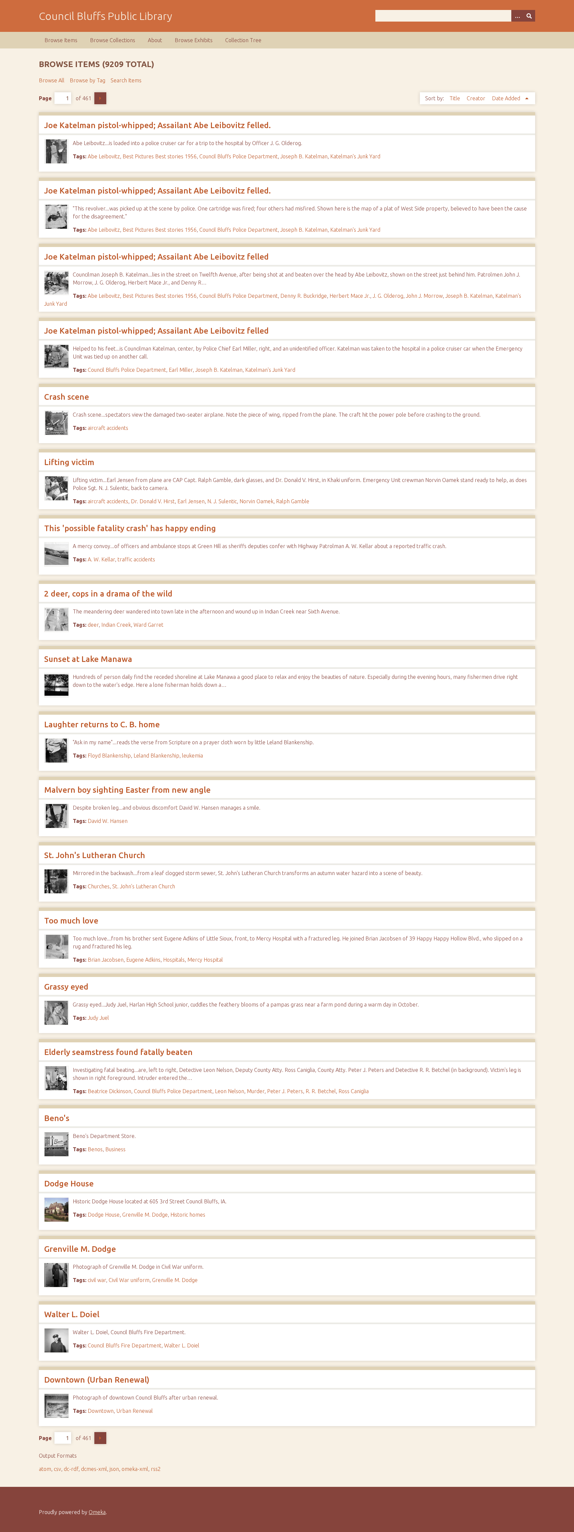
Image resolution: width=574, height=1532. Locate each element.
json (114, 1469)
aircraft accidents (108, 428)
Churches (99, 886)
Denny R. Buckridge (303, 296)
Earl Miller (181, 370)
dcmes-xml (94, 1469)
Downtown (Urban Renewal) (96, 1379)
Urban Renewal (134, 1411)
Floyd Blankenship (109, 756)
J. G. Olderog (388, 296)
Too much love (71, 920)
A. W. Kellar (101, 559)
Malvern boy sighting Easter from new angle (127, 789)
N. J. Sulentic (222, 501)
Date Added (507, 98)
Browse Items (61, 40)
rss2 (156, 1469)
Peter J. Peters (285, 1091)
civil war (97, 1280)
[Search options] (517, 16)
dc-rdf (71, 1469)
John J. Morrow (424, 296)
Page (45, 98)
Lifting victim (69, 462)
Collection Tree (243, 40)
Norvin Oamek (256, 501)
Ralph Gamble (292, 501)
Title (455, 98)
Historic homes (187, 1215)
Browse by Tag (87, 80)
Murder (255, 1091)
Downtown (101, 1411)
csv (57, 1469)
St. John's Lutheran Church (94, 855)
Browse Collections (112, 40)
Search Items (126, 80)
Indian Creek (116, 625)
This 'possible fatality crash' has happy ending (130, 528)
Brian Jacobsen (106, 960)
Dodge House (69, 1183)
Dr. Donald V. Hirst (153, 501)
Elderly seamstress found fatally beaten (118, 1052)
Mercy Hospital (205, 960)
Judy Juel (98, 1018)
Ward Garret (148, 625)
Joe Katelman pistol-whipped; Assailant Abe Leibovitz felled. (157, 125)
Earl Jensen (191, 501)
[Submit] (529, 16)
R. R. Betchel (321, 1091)
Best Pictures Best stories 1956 (160, 156)
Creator (477, 98)
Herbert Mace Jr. (350, 296)
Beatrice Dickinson (109, 1091)
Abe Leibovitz (104, 156)
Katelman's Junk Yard (355, 156)
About (155, 40)
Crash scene (66, 396)
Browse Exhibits (194, 40)
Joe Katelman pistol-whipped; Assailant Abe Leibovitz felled (156, 256)
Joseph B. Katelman (304, 156)
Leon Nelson (229, 1091)
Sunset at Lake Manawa (88, 659)
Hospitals (174, 960)
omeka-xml (135, 1469)
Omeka (97, 1512)
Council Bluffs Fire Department (124, 1345)
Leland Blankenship (156, 756)
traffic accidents (136, 559)
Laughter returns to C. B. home (102, 724)
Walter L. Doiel (71, 1314)
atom (45, 1469)
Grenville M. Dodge (145, 1215)
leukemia (192, 756)
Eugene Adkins (143, 960)
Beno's (56, 1118)
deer (93, 625)
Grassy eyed (66, 986)
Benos (95, 1149)
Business (115, 1149)
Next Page (100, 98)
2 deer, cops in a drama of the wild (108, 593)
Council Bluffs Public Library (105, 16)
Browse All (51, 80)
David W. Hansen (108, 821)
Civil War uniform (129, 1280)
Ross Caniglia (353, 1091)
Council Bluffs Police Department (238, 156)
